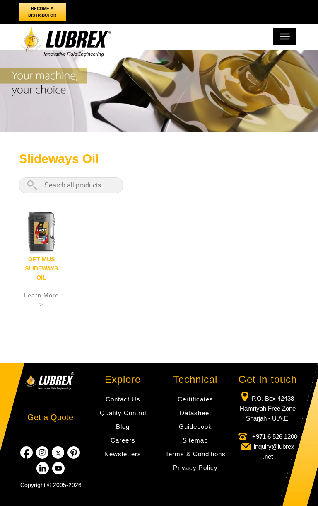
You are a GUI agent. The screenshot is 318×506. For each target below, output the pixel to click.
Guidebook (195, 426)
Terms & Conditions (195, 453)
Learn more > (41, 300)
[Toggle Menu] (285, 36)
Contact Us (123, 399)
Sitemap (195, 440)
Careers (123, 440)
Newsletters (122, 453)
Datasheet (195, 412)
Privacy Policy (195, 467)
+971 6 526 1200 (274, 436)
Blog (123, 426)
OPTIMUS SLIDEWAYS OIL (41, 268)
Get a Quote (50, 417)
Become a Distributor (42, 11)
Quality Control (123, 412)
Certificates (195, 399)
